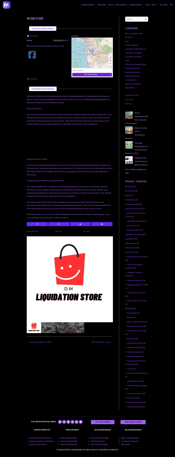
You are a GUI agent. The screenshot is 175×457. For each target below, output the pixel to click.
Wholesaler (129, 308)
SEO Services (132, 226)
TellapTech (114, 450)
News (127, 61)
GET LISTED (163, 5)
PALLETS (111, 5)
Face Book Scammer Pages (137, 257)
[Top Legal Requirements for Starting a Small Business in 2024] (129, 145)
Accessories (131, 313)
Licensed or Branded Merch (137, 373)
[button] (102, 422)
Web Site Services (133, 230)
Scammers (129, 252)
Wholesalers (130, 88)
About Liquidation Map (133, 33)
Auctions (128, 186)
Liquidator (129, 239)
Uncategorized (130, 80)
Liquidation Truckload (133, 234)
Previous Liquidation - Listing (39, 342)
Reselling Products (132, 68)
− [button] (110, 63)
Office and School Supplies (137, 386)
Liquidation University (133, 57)
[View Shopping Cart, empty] (171, 5)
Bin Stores (129, 37)
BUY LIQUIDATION (121, 5)
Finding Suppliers (131, 45)
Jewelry (130, 369)
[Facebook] (32, 57)
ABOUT (153, 5)
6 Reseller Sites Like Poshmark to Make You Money (141, 161)
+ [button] (110, 60)
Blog (127, 41)
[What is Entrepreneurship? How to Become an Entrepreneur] (129, 115)
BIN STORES (102, 5)
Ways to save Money (133, 84)
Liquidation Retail (131, 204)
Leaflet (110, 67)
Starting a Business (132, 76)
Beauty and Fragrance (135, 326)
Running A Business (132, 72)
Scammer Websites (134, 280)
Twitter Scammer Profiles (136, 301)
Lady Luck (58, 231)
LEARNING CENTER (135, 5)
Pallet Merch (130, 248)
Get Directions (90, 75)
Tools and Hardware (134, 407)
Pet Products (132, 398)
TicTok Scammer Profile (136, 293)
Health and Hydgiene (134, 348)
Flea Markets (130, 200)
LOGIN (147, 5)
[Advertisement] (70, 142)
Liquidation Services (133, 209)
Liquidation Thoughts (133, 53)
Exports (128, 195)
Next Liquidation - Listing (102, 342)
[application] (95, 5)
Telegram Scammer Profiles (137, 285)
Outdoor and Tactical (135, 393)
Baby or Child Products (135, 322)
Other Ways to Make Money (135, 64)
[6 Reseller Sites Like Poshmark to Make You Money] (129, 160)
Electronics (131, 339)
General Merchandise (135, 343)
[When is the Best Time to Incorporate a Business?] (129, 130)
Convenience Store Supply (137, 331)
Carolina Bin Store (32, 231)
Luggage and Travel (134, 381)
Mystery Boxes (130, 243)
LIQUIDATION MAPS (87, 5)
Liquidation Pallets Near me (135, 49)
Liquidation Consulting (135, 221)
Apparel (130, 317)
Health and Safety (133, 352)
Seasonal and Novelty (135, 402)
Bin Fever (87, 231)
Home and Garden (134, 356)
